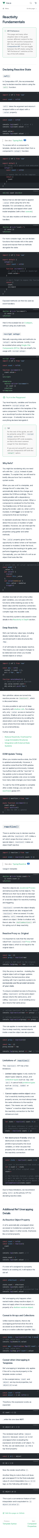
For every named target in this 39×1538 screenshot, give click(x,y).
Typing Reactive (19, 864)
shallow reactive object (23, 1307)
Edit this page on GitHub (14, 1513)
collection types (12, 1080)
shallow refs (19, 709)
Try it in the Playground (15, 397)
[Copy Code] (36, 94)
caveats (28, 211)
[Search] (30, 3)
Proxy (28, 942)
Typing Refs (18, 140)
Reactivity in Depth (21, 619)
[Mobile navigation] (35, 3)
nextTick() (7, 791)
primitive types (29, 1082)
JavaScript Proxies (27, 888)
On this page (31, 8)
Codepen (28, 323)
